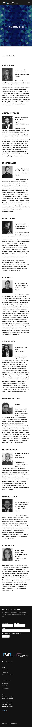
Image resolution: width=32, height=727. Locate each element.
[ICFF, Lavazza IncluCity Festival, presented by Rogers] (10, 2)
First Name (5, 623)
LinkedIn (17, 74)
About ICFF (5, 670)
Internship (4, 686)
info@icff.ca (5, 711)
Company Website (24, 124)
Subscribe (5, 636)
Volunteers (5, 683)
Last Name (16, 623)
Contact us (5, 672)
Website (21, 351)
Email (3, 628)
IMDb (21, 74)
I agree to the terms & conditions (13, 633)
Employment (5, 688)
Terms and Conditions (7, 675)
